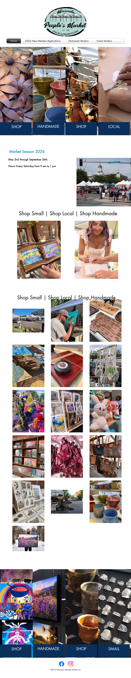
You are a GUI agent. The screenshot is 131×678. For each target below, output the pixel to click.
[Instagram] (70, 663)
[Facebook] (61, 663)
